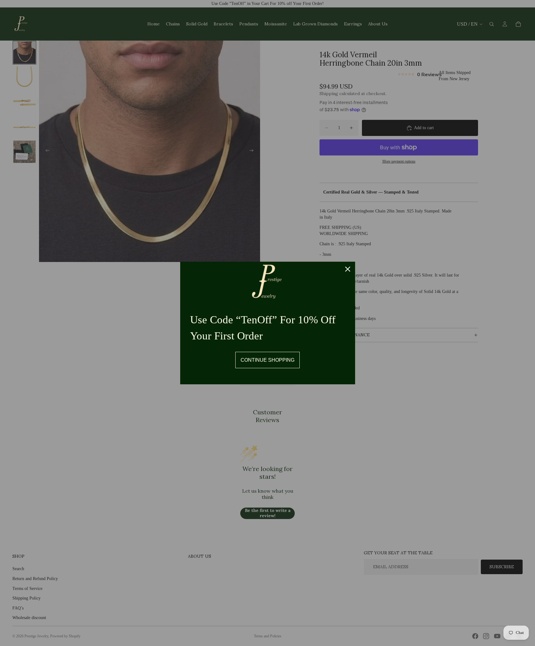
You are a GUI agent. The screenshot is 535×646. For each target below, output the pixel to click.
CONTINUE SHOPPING (267, 360)
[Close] (347, 269)
